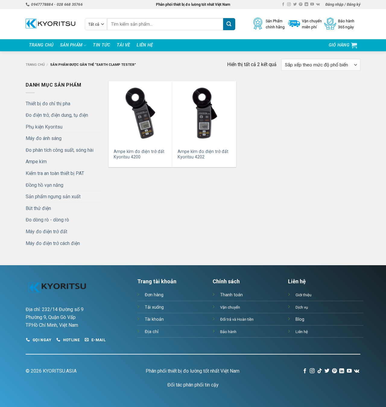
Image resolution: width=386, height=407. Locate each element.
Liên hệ (145, 45)
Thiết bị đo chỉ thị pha (48, 104)
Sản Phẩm (71, 45)
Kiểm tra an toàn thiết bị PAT (55, 173)
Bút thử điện (38, 208)
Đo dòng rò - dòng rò (47, 220)
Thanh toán (231, 294)
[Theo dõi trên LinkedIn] (306, 4)
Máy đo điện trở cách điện (53, 243)
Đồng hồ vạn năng (44, 185)
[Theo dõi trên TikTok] (319, 371)
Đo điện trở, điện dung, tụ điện (57, 115)
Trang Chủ (41, 45)
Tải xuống (154, 307)
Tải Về (123, 45)
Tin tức (101, 45)
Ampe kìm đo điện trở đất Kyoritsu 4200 (139, 154)
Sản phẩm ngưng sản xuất (53, 196)
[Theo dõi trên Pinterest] (300, 4)
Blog (300, 319)
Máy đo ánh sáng (44, 138)
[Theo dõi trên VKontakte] (318, 4)
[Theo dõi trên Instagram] (289, 4)
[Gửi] (229, 24)
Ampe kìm (36, 161)
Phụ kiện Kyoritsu (44, 127)
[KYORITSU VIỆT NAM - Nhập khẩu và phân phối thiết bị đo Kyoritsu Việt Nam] (51, 24)
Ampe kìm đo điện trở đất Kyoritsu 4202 (203, 154)
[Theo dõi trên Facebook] (283, 4)
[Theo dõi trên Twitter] (295, 4)
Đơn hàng (154, 294)
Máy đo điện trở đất (46, 231)
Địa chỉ (152, 331)
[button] (342, 4)
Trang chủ (35, 65)
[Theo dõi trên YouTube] (312, 4)
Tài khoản (154, 319)
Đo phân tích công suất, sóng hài (59, 150)
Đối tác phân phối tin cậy (193, 385)
